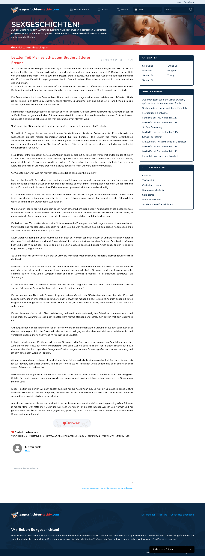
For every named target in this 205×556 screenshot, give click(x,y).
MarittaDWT (109, 436)
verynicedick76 (19, 436)
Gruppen (171, 70)
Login (179, 2)
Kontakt (162, 514)
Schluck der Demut (152, 137)
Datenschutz (148, 514)
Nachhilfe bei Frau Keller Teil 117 (160, 117)
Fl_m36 (80, 436)
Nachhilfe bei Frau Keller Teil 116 (160, 122)
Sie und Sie (148, 80)
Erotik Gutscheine (151, 199)
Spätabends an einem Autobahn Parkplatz (164, 108)
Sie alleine (147, 65)
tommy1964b (53, 436)
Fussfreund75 (36, 436)
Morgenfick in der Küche (155, 113)
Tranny (170, 75)
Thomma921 (93, 436)
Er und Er (172, 65)
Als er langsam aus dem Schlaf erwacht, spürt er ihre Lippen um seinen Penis (163, 101)
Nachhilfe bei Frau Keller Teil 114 (160, 146)
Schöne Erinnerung (152, 127)
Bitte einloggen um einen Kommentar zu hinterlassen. (107, 488)
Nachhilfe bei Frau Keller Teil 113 (160, 151)
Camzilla (146, 175)
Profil (27, 450)
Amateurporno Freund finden (157, 204)
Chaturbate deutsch (152, 185)
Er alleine (147, 70)
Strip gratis (148, 194)
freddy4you (123, 436)
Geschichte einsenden (182, 514)
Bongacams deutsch (153, 190)
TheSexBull (148, 180)
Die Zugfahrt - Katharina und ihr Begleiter (164, 141)
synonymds (68, 436)
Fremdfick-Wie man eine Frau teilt (160, 156)
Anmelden (189, 2)
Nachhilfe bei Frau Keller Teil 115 (160, 132)
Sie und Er (147, 75)
